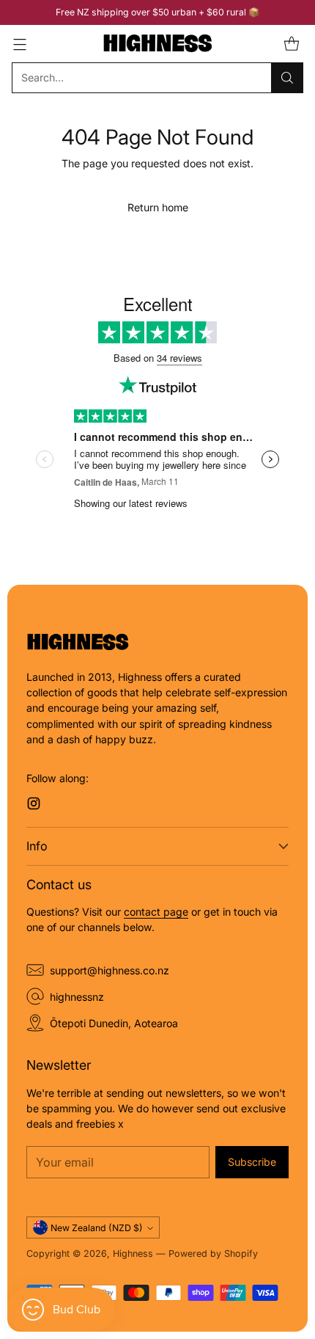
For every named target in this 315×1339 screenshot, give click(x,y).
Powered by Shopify (213, 1253)
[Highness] (157, 43)
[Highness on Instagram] (33, 805)
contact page (156, 911)
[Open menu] (19, 44)
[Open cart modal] (291, 44)
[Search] (287, 77)
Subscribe (252, 1162)
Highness (133, 1253)
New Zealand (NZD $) (97, 1227)
